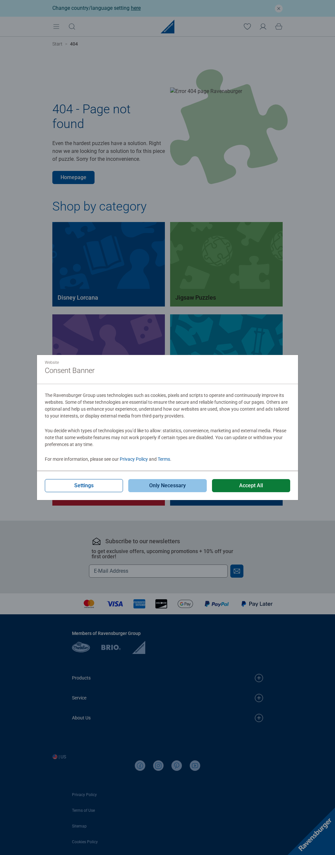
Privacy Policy (134, 459)
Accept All (251, 485)
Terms (164, 459)
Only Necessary (167, 485)
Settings (84, 485)
